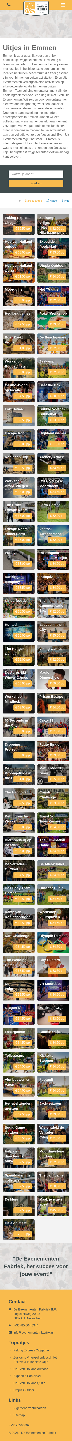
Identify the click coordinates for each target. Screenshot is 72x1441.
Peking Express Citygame (31, 1350)
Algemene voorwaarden (29, 1408)
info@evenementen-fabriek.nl (33, 1332)
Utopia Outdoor (23, 1390)
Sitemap (19, 1415)
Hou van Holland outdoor (30, 1369)
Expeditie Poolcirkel (27, 1376)
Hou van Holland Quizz (29, 1383)
